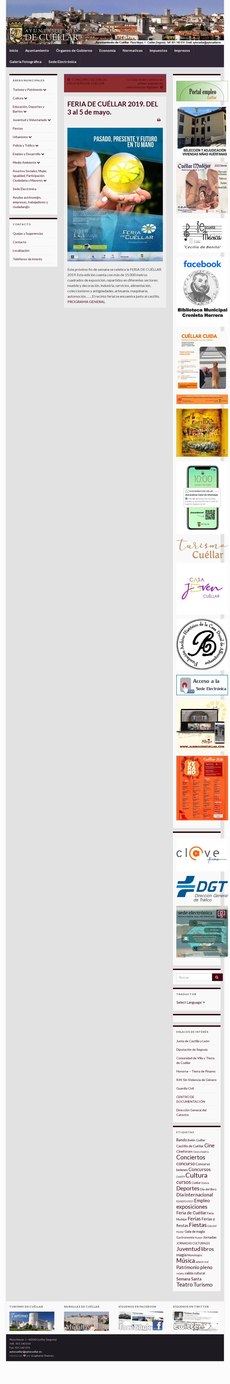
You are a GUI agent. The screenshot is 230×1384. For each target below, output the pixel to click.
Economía (107, 50)
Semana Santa (188, 1278)
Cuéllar (196, 1183)
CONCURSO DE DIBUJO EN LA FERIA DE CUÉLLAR (87, 81)
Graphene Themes (42, 1355)
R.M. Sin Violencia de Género (196, 1080)
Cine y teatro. (201, 1151)
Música (185, 1260)
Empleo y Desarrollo (27, 154)
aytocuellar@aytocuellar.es (25, 1351)
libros (207, 1249)
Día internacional (194, 1195)
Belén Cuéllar (196, 1140)
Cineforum (184, 1151)
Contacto (19, 242)
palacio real (202, 1261)
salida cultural (195, 1273)
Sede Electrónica (62, 61)
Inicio (13, 50)
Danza (205, 1183)
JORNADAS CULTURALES (193, 1243)
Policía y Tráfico (24, 145)
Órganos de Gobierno (74, 50)
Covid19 (180, 1176)
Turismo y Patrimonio (28, 89)
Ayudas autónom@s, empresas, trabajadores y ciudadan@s (30, 202)
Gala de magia (195, 1231)
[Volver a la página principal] (115, 22)
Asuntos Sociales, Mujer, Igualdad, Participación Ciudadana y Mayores (30, 175)
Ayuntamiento (37, 50)
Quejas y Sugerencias (28, 233)
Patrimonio (187, 1267)
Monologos (194, 1255)
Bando (181, 1139)
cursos (183, 1182)
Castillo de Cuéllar (190, 1146)
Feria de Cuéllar (191, 1212)
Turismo (202, 1284)
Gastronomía (185, 1237)
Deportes (187, 1188)
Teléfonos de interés (27, 259)
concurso (185, 1163)
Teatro (184, 1284)
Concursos (199, 1169)
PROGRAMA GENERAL (86, 301)
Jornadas (210, 1237)
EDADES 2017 (184, 1201)
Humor (198, 1237)
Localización (21, 250)
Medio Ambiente (25, 162)
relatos (180, 1273)
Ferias (194, 1219)
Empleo (202, 1200)
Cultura (18, 98)
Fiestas (18, 128)
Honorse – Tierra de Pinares (196, 1071)
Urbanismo (21, 137)
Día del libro (208, 1189)
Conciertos (190, 1157)
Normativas (133, 50)
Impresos (182, 50)
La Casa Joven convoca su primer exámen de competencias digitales (144, 83)
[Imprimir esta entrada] (159, 119)
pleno (206, 1267)
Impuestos (158, 50)
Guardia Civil (185, 1088)
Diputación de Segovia (192, 1049)
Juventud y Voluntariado (30, 120)
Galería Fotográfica (25, 61)
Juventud (188, 1248)
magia (181, 1254)
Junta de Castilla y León (192, 1041)
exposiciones (191, 1206)
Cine (209, 1145)
